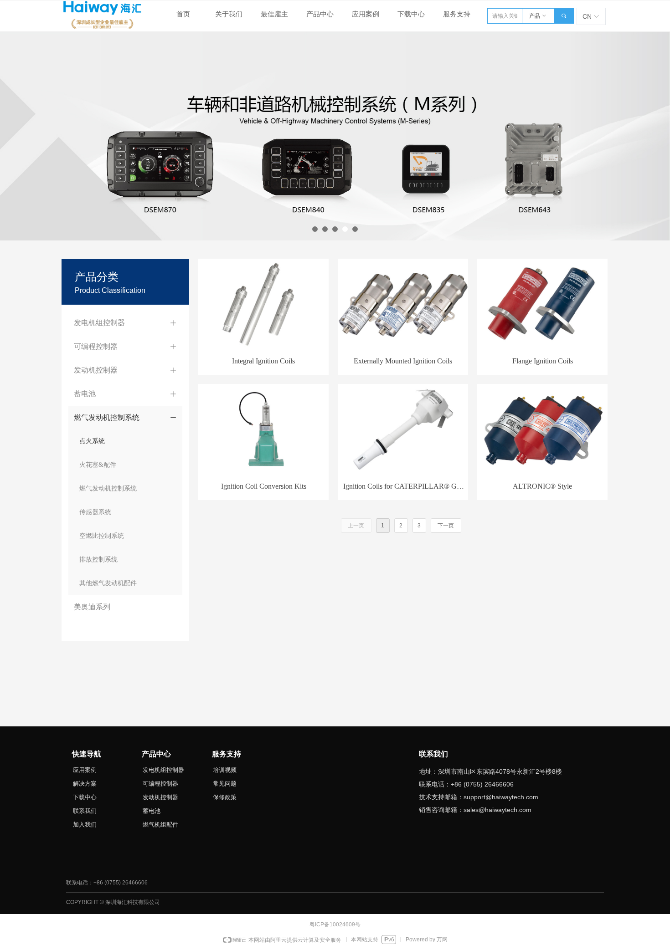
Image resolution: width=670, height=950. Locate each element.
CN (587, 16)
